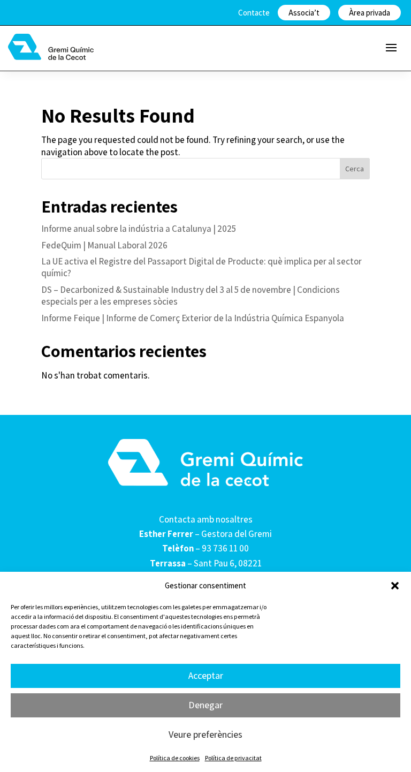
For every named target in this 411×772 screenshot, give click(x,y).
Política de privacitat (233, 758)
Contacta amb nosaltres (206, 519)
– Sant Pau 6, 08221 (206, 563)
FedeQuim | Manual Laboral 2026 (104, 245)
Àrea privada (369, 12)
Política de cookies (175, 758)
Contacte (254, 12)
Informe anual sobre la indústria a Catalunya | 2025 (138, 228)
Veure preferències (205, 734)
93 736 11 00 (225, 548)
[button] (395, 585)
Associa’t (303, 12)
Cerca (354, 168)
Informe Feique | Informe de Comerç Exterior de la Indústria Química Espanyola (192, 318)
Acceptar (205, 675)
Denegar (205, 705)
